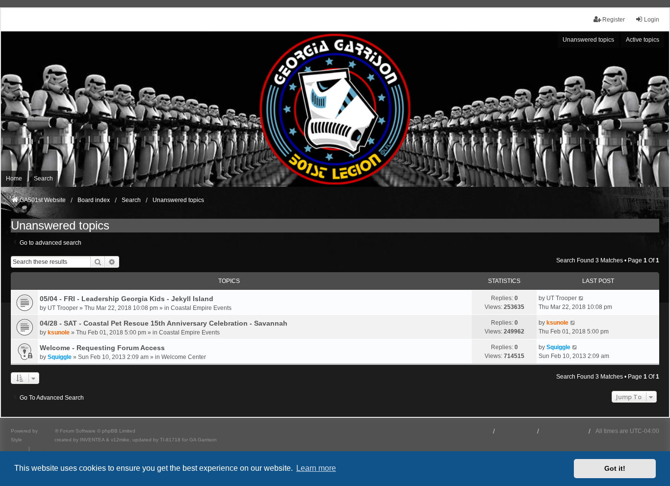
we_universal (38, 439)
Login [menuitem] (651, 19)
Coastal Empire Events (201, 308)
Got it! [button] (614, 468)
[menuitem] (19, 448)
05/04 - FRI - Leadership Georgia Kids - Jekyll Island (126, 299)
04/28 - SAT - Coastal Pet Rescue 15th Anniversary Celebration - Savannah (163, 323)
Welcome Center (183, 357)
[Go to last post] (581, 298)
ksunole (59, 332)
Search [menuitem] (43, 178)
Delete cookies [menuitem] (564, 431)
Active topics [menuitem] (642, 39)
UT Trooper (63, 308)
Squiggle (60, 357)
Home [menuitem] (14, 178)
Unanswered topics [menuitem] (588, 39)
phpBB (47, 431)
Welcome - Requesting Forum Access (102, 348)
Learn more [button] (316, 468)
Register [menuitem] (613, 19)
